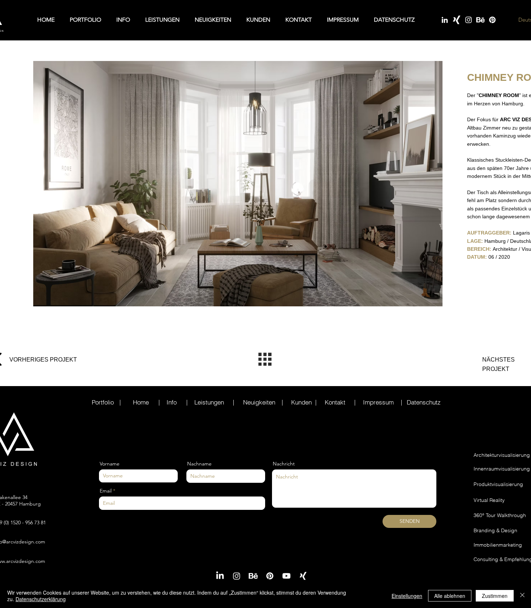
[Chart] (265, 359)
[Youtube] (286, 576)
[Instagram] (468, 20)
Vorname (110, 463)
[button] (237, 183)
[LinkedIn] (220, 576)
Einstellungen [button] (407, 595)
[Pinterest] (492, 20)
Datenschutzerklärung (41, 599)
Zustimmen (495, 595)
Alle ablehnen (449, 595)
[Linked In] (444, 20)
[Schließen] (522, 595)
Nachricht (284, 463)
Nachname (199, 463)
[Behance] (480, 20)
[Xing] (456, 20)
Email (106, 490)
